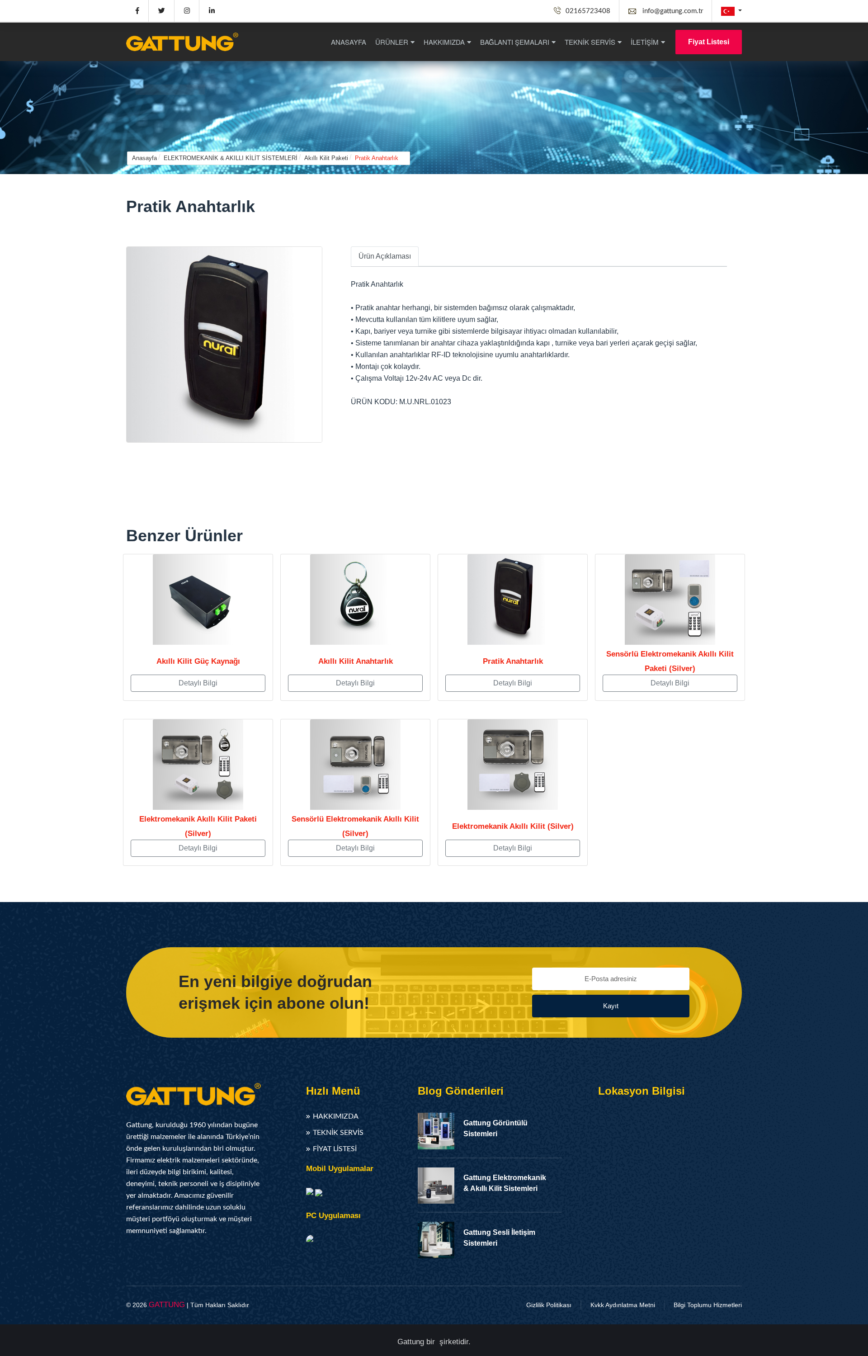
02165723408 (588, 11)
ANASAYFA (348, 42)
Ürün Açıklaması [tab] (385, 256)
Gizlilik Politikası (548, 1305)
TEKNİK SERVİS (590, 42)
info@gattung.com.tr (672, 11)
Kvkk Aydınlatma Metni (622, 1305)
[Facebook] (137, 11)
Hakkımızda (336, 1116)
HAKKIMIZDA (444, 42)
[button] (731, 11)
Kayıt (610, 1006)
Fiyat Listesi (708, 42)
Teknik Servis (338, 1132)
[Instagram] (186, 11)
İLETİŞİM (645, 42)
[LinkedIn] (211, 11)
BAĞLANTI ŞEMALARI (514, 42)
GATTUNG (167, 1304)
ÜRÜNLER (391, 42)
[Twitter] (161, 11)
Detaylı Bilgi (198, 683)
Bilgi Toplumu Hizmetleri (708, 1305)
